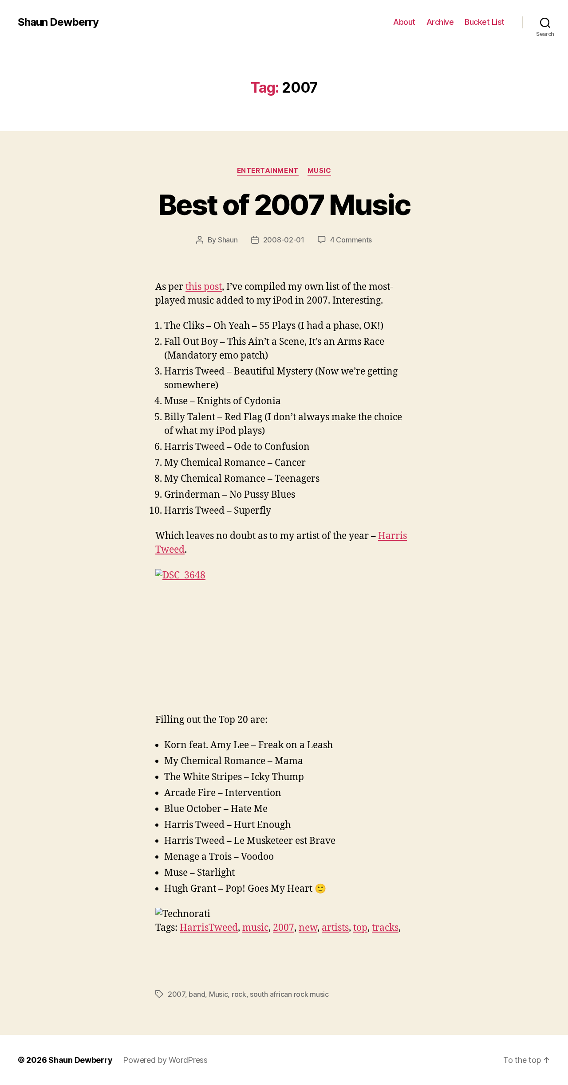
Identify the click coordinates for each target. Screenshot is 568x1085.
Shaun (228, 239)
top (360, 928)
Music (319, 171)
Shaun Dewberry (58, 22)
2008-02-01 (283, 239)
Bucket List (485, 22)
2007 (283, 928)
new (308, 928)
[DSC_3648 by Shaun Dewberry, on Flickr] (284, 635)
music (255, 928)
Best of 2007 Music (284, 204)
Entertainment (268, 171)
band (197, 994)
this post (203, 287)
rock (239, 994)
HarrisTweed (209, 928)
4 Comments (351, 239)
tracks (385, 928)
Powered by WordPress (165, 1060)
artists (335, 928)
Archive (440, 22)
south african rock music (289, 994)
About (404, 22)
